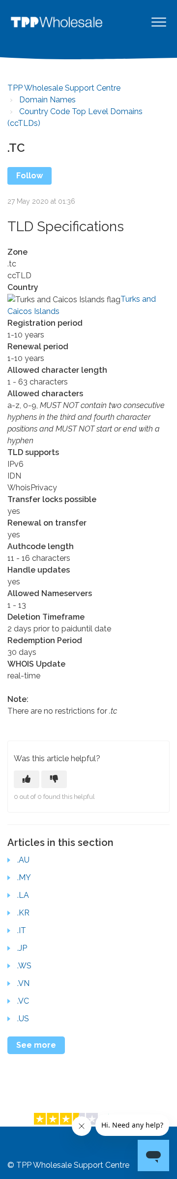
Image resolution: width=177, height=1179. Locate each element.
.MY (24, 877)
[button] (159, 22)
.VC (23, 1001)
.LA (23, 895)
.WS (24, 965)
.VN (23, 983)
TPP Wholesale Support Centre (63, 88)
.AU (23, 860)
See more (36, 1045)
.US (23, 1018)
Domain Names (47, 99)
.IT (21, 930)
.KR (23, 912)
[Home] (56, 22)
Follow (29, 175)
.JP (22, 948)
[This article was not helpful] (54, 779)
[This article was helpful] (26, 779)
